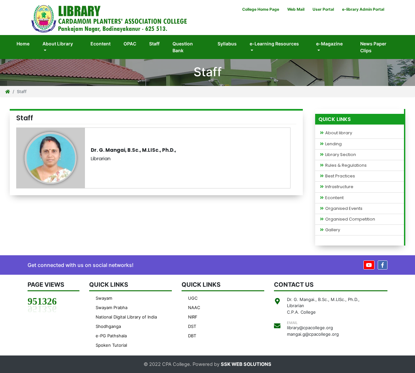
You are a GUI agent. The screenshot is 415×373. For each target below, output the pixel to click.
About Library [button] (57, 43)
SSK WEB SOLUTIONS (246, 364)
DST (192, 326)
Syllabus (227, 43)
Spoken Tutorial (111, 345)
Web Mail (295, 9)
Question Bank (182, 47)
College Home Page (260, 9)
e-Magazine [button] (329, 43)
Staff (154, 43)
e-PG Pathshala (111, 335)
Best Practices (340, 176)
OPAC (130, 43)
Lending (333, 144)
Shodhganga (108, 326)
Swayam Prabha (111, 307)
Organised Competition (350, 219)
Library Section (340, 155)
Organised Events (343, 208)
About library (338, 133)
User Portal (323, 9)
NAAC (194, 307)
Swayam (104, 298)
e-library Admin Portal (363, 9)
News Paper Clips (373, 47)
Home (26, 43)
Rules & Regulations (346, 165)
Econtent (100, 43)
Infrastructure (339, 187)
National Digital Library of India (126, 316)
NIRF (192, 316)
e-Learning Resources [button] (274, 43)
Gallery (332, 230)
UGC (192, 298)
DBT (192, 335)
